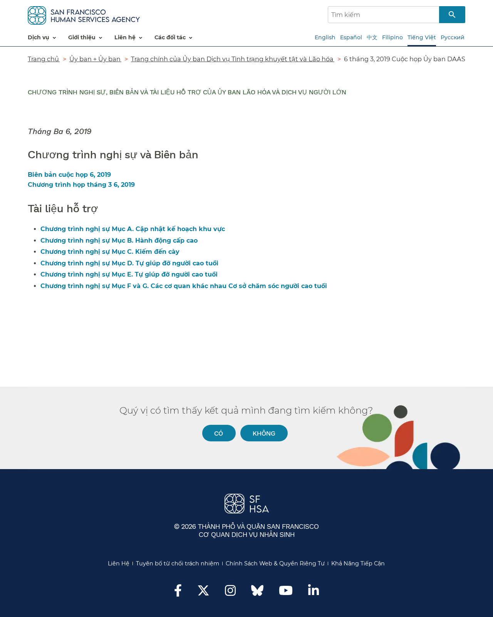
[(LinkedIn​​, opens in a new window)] (313, 593)
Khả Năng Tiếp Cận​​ (358, 563)
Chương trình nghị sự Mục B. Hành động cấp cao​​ (119, 240)
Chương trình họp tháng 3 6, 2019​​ (82, 184)
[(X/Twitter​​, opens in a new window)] (203, 593)
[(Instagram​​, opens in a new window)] (230, 593)
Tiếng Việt (421, 37)
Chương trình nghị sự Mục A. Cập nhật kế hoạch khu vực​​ (133, 229)
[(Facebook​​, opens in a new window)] (178, 593)
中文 (372, 37)
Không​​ (264, 433)
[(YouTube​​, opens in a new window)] (286, 593)
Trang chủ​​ (44, 59)
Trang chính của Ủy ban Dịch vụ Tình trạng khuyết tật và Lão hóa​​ (232, 59)
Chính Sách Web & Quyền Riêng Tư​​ (275, 563)
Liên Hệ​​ (119, 563)
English (325, 37)
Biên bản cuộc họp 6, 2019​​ (70, 174)
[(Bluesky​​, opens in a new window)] (257, 594)
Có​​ (218, 433)
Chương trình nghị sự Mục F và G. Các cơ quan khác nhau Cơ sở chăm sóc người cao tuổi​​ (184, 286)
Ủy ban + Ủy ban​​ (95, 59)
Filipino (392, 37)
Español (351, 37)
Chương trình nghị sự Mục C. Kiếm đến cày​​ (110, 251)
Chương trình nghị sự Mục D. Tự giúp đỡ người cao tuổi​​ (129, 263)
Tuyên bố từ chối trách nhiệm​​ (178, 563)
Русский (452, 37)
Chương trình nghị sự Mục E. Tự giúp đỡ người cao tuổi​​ (129, 274)
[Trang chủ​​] (84, 14)
